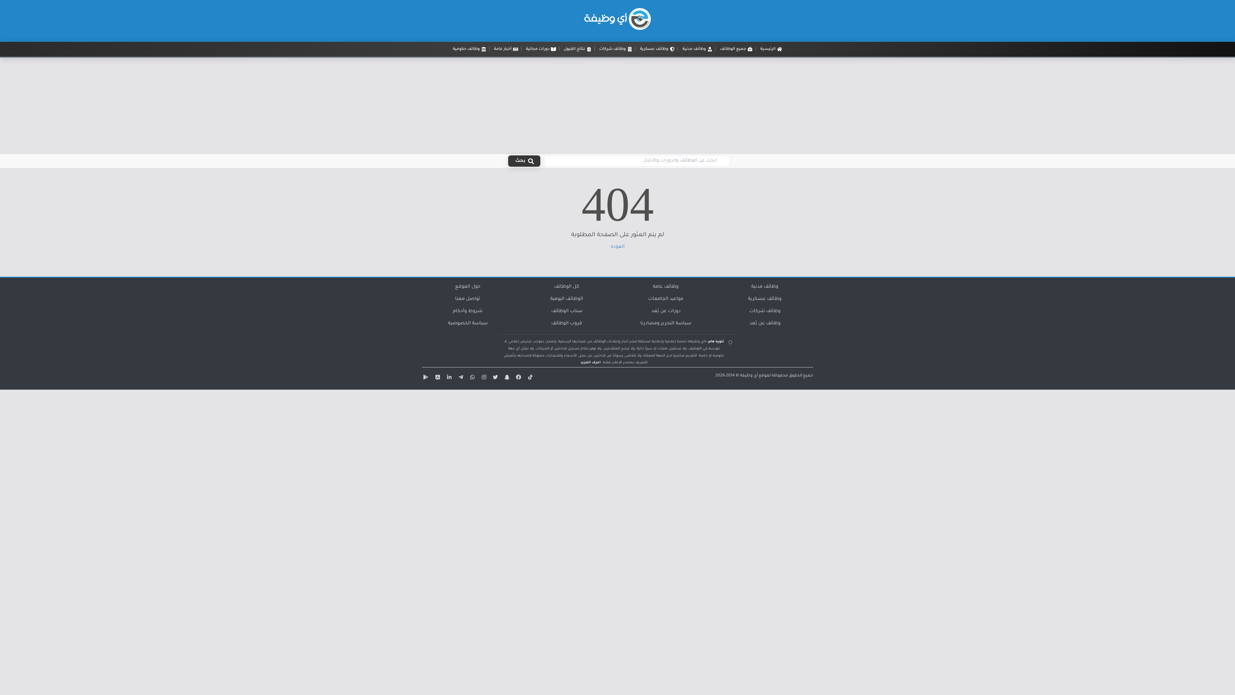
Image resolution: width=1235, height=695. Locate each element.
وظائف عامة (666, 287)
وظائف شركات (765, 311)
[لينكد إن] (448, 378)
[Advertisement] (617, 106)
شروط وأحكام (467, 311)
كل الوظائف (566, 287)
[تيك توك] (529, 378)
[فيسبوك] (518, 378)
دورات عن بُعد (666, 311)
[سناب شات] (506, 378)
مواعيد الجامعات (665, 299)
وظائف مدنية (764, 287)
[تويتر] (494, 378)
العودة (618, 247)
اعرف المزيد (591, 363)
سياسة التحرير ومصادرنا (665, 323)
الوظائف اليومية (566, 299)
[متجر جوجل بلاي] (425, 378)
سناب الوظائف (566, 311)
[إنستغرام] (483, 378)
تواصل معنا (467, 299)
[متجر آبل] (437, 378)
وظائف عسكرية (765, 299)
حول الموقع (467, 287)
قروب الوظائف (566, 323)
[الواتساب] (471, 378)
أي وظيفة (749, 376)
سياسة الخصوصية (468, 323)
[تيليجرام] (460, 378)
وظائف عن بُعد (765, 323)
